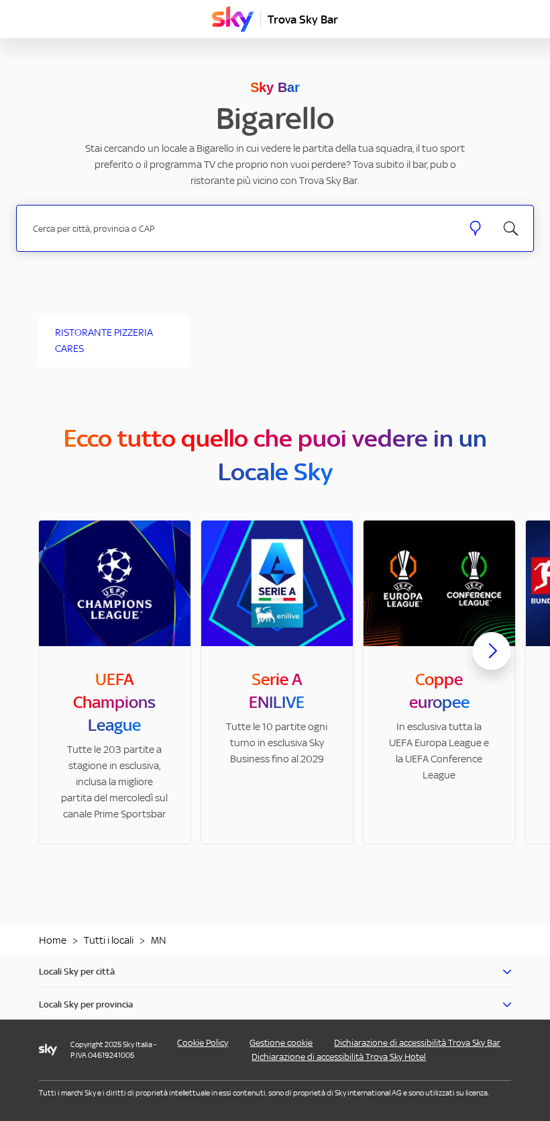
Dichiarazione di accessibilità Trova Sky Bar (417, 1042)
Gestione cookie (281, 1042)
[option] (114, 682)
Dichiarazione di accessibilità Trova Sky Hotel (339, 1057)
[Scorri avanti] (491, 661)
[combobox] (239, 229)
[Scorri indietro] (58, 659)
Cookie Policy (202, 1042)
